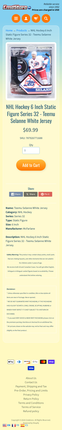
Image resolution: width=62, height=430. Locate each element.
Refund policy (31, 411)
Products (21, 30)
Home (9, 30)
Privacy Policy (31, 395)
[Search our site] (46, 18)
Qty (31, 145)
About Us (31, 378)
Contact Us (31, 382)
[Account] (26, 18)
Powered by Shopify (31, 423)
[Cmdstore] (17, 7)
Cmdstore (30, 420)
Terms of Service (31, 407)
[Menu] (16, 18)
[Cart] (36, 18)
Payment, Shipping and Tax (31, 386)
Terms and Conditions (31, 403)
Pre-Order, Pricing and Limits (31, 390)
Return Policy (31, 399)
